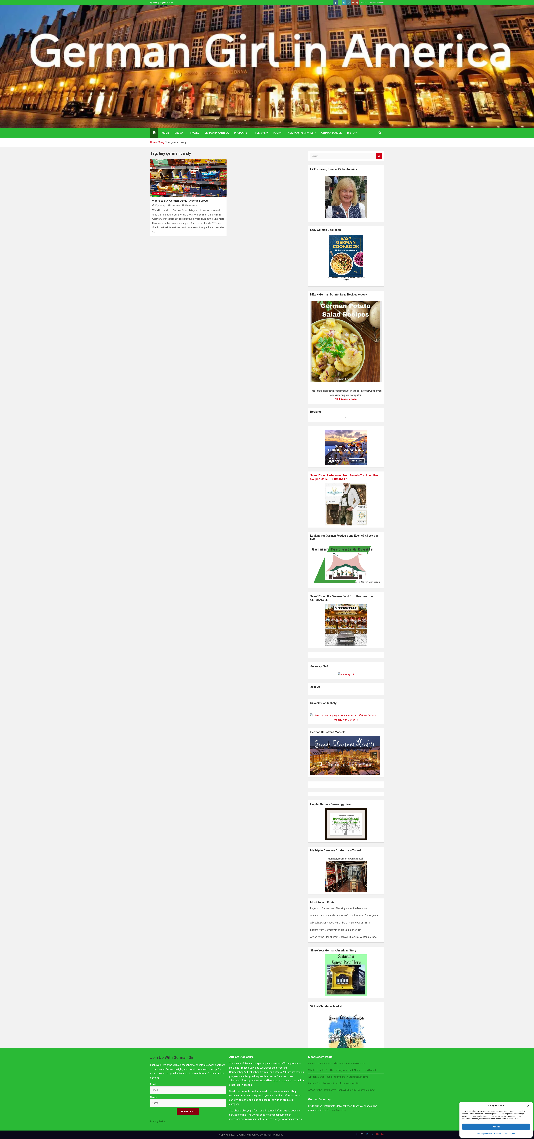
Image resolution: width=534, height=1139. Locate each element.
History (352, 132)
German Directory (336, 1110)
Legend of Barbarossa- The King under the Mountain (339, 908)
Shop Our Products (376, 3)
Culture (260, 132)
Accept (496, 1127)
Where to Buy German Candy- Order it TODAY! (180, 200)
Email (153, 1084)
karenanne (175, 205)
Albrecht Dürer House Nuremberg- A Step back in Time (340, 922)
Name (153, 1097)
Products (240, 132)
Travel (194, 132)
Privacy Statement (501, 1134)
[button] (528, 1105)
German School (331, 132)
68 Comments (191, 205)
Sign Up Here (188, 1111)
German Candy (159, 194)
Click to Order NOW (346, 399)
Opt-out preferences (485, 1134)
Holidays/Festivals (300, 132)
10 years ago (160, 205)
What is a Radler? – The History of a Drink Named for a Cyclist (344, 915)
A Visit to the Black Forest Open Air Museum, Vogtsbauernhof (344, 936)
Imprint (512, 1134)
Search (379, 156)
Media (178, 132)
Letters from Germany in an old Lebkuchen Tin (335, 929)
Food (276, 132)
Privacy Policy (157, 1121)
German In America (217, 132)
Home (363, 3)
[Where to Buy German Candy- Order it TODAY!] (188, 178)
